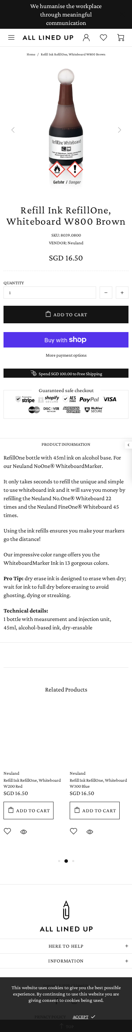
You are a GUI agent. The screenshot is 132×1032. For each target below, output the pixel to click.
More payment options (66, 355)
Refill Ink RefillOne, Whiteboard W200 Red (32, 783)
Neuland (11, 773)
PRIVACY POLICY (50, 1016)
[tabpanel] (33, 781)
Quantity (14, 282)
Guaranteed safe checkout (66, 390)
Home (31, 54)
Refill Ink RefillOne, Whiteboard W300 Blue (98, 783)
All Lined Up (48, 37)
